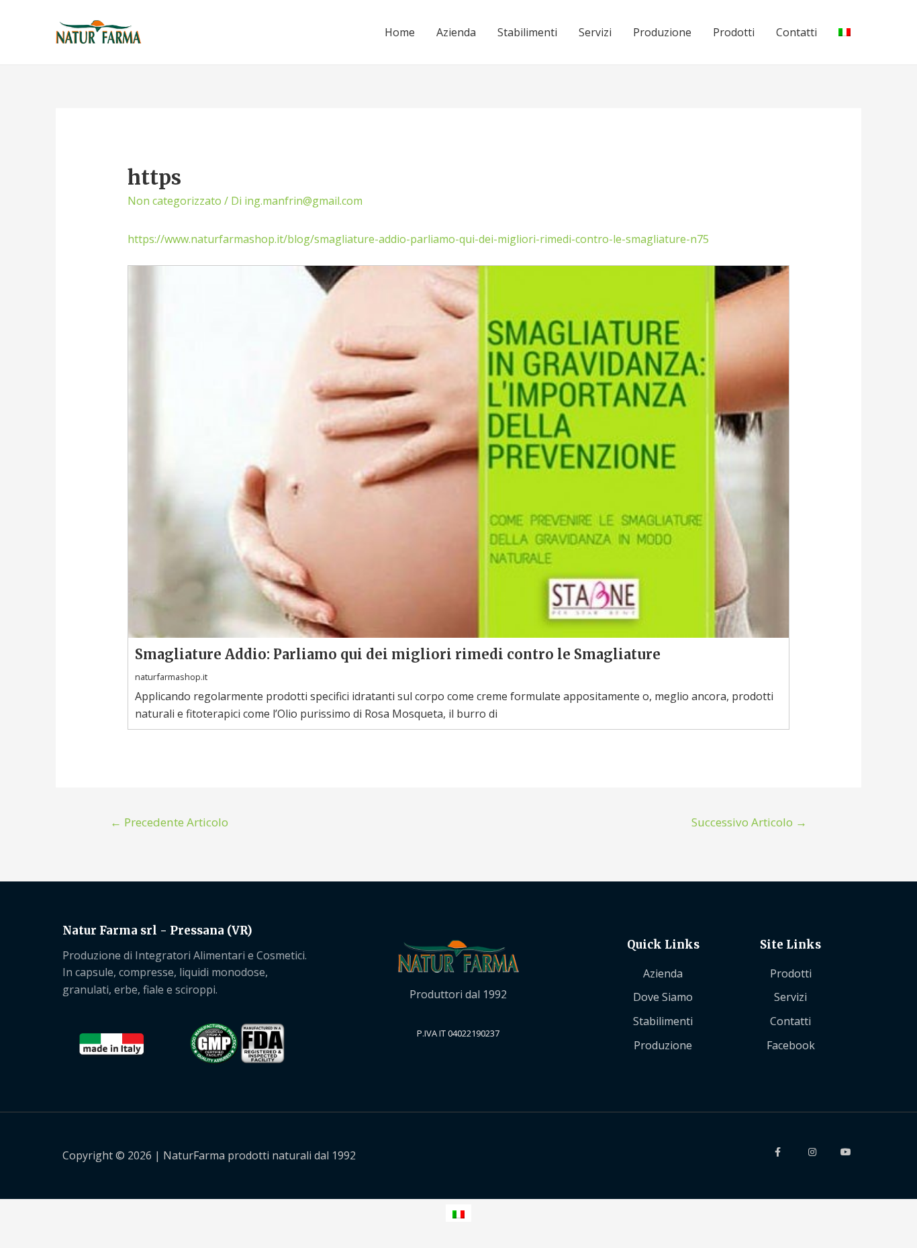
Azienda (456, 32)
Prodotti (734, 32)
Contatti (796, 32)
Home (400, 32)
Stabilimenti (527, 32)
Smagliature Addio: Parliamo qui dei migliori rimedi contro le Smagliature (398, 654)
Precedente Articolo (169, 822)
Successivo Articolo (749, 822)
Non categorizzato (175, 200)
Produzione (662, 32)
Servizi (595, 32)
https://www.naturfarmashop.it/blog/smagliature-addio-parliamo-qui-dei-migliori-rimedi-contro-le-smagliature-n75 (418, 239)
